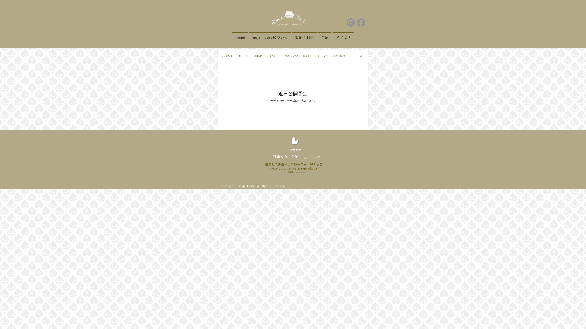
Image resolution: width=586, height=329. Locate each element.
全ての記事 (227, 55)
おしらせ (243, 55)
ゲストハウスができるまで (298, 55)
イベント (274, 55)
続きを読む (339, 55)
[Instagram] (351, 22)
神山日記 (258, 55)
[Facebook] (361, 22)
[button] (360, 56)
